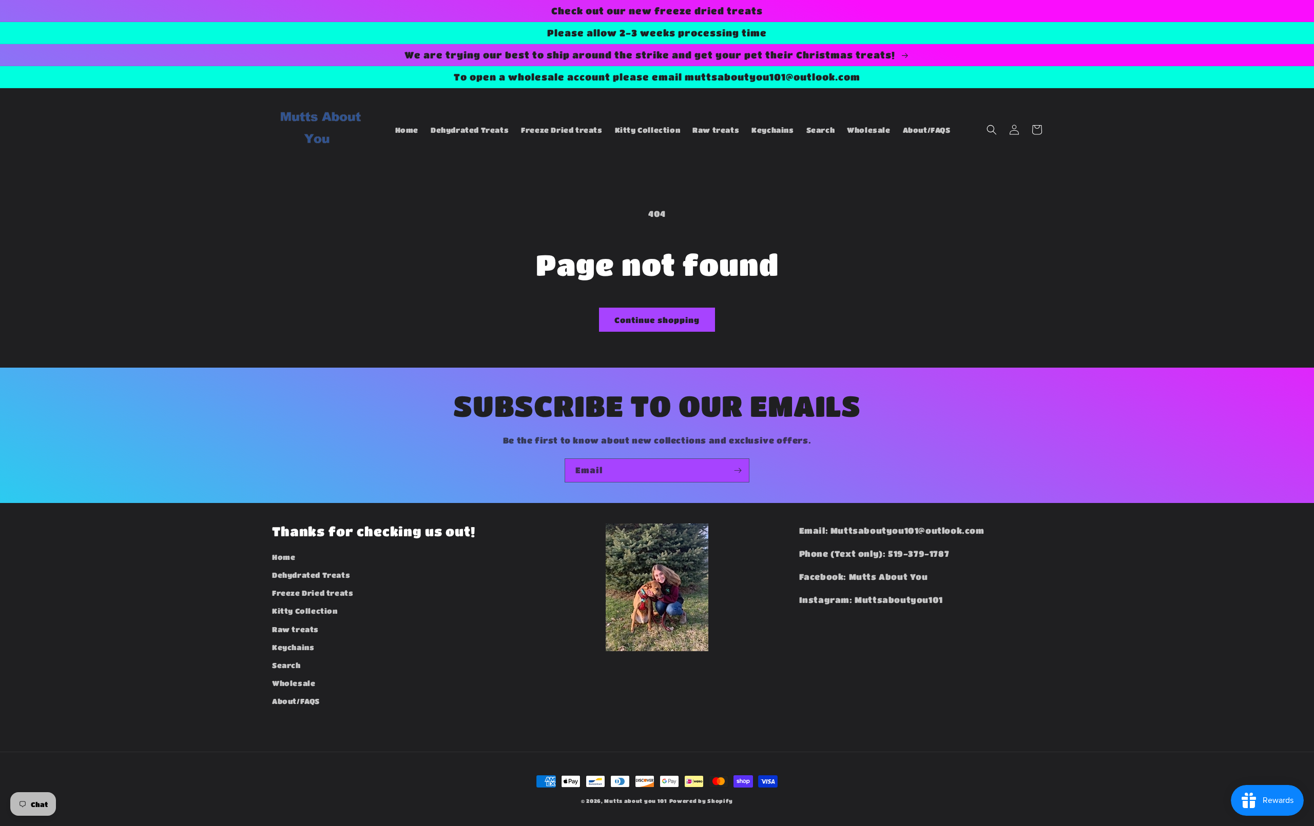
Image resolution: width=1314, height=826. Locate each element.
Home (283, 557)
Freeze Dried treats (312, 593)
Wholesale (293, 683)
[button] (991, 129)
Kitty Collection (305, 611)
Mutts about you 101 (635, 801)
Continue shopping (657, 320)
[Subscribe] (737, 470)
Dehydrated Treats (311, 575)
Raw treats (295, 629)
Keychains (293, 647)
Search (286, 665)
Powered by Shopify (701, 801)
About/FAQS (296, 701)
